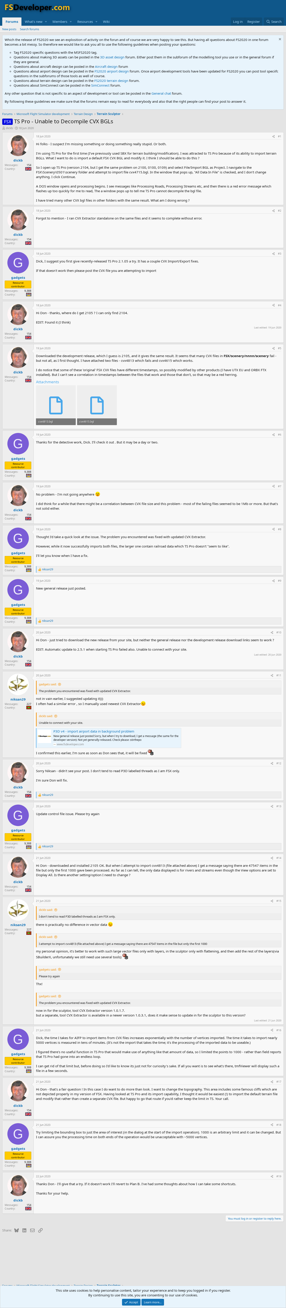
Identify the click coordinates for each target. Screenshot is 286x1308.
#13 (278, 806)
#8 (279, 529)
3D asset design (112, 57)
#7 (279, 486)
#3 (279, 254)
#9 (279, 581)
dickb (9, 128)
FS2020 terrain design (111, 80)
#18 (278, 1125)
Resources (85, 21)
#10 (278, 632)
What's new (33, 21)
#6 (279, 435)
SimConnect (100, 85)
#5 (279, 348)
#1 (279, 136)
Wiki (106, 21)
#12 (278, 763)
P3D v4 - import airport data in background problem (93, 731)
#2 (279, 211)
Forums (12, 21)
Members (60, 21)
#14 (278, 858)
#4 (279, 305)
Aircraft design (106, 66)
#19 (278, 1176)
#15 (278, 901)
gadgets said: (48, 684)
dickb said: (46, 716)
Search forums (29, 29)
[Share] (273, 136)
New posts (9, 29)
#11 (278, 675)
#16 (278, 1030)
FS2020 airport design (112, 71)
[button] (46, 21)
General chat (161, 93)
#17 (278, 1082)
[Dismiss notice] (279, 39)
